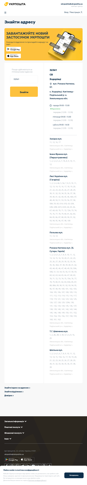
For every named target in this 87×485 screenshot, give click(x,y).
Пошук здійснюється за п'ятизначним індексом (22, 70)
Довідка (8, 395)
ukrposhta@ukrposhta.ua (14, 454)
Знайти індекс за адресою (16, 388)
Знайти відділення (13, 392)
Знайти (24, 92)
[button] (15, 421)
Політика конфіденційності (37, 480)
